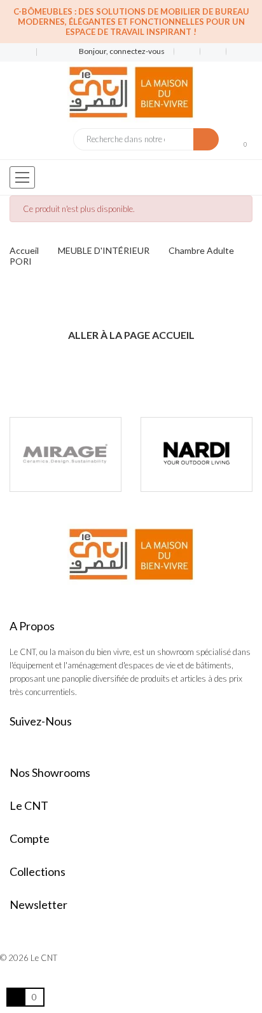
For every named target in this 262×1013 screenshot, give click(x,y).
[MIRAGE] (65, 454)
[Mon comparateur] (213, 51)
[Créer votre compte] (234, 51)
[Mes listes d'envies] (187, 51)
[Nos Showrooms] (44, 52)
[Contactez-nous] (18, 52)
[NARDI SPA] (196, 454)
